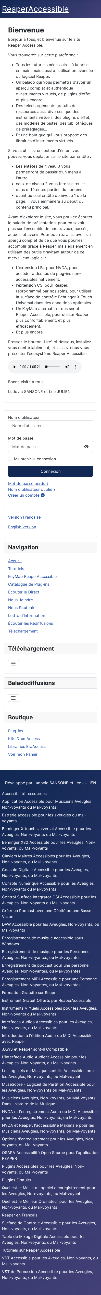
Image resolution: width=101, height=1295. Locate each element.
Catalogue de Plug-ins (28, 584)
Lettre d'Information (26, 615)
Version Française (24, 517)
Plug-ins (15, 730)
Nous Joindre (20, 599)
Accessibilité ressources (24, 793)
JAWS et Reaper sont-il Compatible (35, 1049)
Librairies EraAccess (27, 746)
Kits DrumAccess (24, 738)
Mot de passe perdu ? (28, 483)
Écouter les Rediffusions (30, 623)
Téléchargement (23, 631)
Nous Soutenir (21, 607)
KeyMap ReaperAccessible (32, 576)
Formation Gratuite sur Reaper (30, 992)
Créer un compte (24, 495)
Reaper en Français (19, 1215)
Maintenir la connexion (35, 458)
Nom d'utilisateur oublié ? (31, 489)
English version (22, 526)
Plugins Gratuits (16, 1179)
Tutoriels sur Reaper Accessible (31, 1250)
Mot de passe (20, 438)
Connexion (51, 471)
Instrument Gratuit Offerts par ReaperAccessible (46, 1000)
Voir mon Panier (23, 754)
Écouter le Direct (23, 592)
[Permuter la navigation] (13, 663)
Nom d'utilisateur (24, 417)
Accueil (15, 560)
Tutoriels (16, 568)
